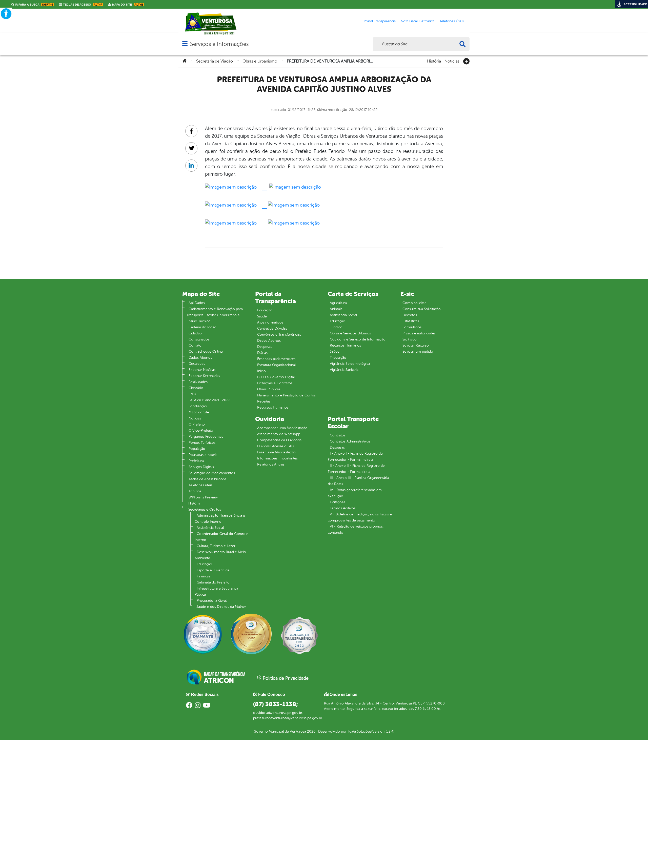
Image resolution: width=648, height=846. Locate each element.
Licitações (337, 502)
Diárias (262, 353)
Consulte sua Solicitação (421, 309)
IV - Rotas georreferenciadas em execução (355, 493)
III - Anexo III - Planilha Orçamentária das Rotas (358, 481)
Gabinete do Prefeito (213, 582)
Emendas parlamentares (276, 359)
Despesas (264, 347)
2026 (310, 731)
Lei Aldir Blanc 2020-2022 (209, 400)
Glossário (196, 388)
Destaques (197, 364)
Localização (198, 406)
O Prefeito (197, 424)
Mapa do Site (199, 412)
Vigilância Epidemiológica (350, 364)
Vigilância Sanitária (344, 370)
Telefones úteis (200, 485)
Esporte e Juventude (213, 570)
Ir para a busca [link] (33, 4)
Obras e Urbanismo (259, 61)
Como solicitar (414, 303)
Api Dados (197, 303)
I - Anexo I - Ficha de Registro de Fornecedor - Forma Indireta (355, 456)
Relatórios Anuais (271, 464)
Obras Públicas (268, 389)
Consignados (199, 339)
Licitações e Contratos (274, 383)
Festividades (198, 382)
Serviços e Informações (219, 44)
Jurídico (336, 327)
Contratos (338, 435)
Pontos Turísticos (202, 443)
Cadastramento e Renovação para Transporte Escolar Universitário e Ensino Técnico (215, 315)
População (197, 449)
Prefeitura (196, 461)
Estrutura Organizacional (276, 365)
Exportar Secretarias (204, 376)
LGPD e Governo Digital (276, 377)
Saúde (262, 316)
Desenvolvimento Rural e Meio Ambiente (220, 555)
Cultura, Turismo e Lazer (216, 546)
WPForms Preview (203, 497)
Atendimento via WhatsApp (278, 434)
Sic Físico (409, 339)
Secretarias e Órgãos (204, 509)
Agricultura (338, 303)
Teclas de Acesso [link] (82, 4)
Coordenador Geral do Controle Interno (221, 537)
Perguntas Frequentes (206, 436)
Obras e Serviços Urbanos (350, 333)
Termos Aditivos (342, 508)
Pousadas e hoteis (203, 455)
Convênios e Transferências (279, 334)
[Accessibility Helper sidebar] (6, 14)
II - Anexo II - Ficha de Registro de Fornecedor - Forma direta (356, 469)
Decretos (409, 315)
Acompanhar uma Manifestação (282, 428)
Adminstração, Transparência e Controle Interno (220, 518)
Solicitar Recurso (415, 345)
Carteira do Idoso (202, 327)
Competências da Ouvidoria (279, 440)
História (434, 61)
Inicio (261, 371)
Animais (336, 309)
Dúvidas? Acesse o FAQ (275, 446)
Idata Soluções (359, 731)
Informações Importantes (277, 458)
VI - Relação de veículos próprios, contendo (355, 529)
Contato (195, 345)
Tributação (338, 357)
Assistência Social (210, 528)
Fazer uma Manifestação (276, 452)
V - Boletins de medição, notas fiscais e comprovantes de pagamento (360, 517)
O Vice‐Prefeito (201, 430)
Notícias (451, 61)
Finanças (203, 576)
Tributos (195, 491)
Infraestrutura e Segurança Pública (216, 591)
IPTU (192, 394)
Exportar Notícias (202, 370)
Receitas (263, 401)
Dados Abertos (200, 357)
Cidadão (195, 333)
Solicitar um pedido (417, 351)
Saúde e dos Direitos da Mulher (221, 607)
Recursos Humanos (272, 407)
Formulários (411, 327)
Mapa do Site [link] (127, 4)
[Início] (185, 61)
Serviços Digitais (201, 467)
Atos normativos (270, 322)
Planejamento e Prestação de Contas (286, 395)
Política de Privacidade (285, 678)
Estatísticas (410, 321)
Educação (204, 564)
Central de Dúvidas (272, 328)
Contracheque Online (206, 351)
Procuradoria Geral (212, 600)
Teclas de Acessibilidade (207, 479)
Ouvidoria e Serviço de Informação (358, 339)
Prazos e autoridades (419, 333)
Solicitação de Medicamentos (212, 473)
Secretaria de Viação (214, 61)
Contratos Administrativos (350, 441)
